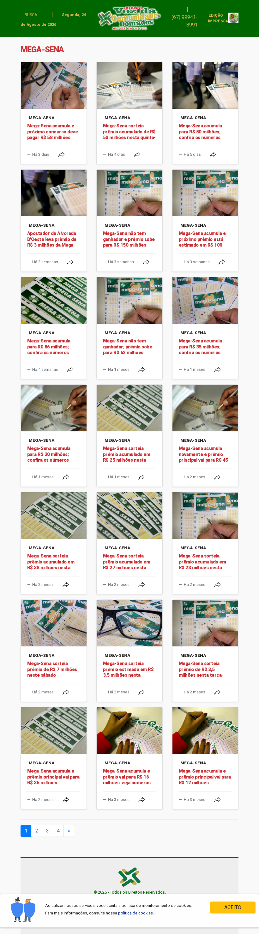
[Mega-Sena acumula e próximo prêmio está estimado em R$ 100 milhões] (205, 193)
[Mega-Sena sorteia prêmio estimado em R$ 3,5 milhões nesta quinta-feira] (129, 623)
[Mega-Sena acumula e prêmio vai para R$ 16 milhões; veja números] (129, 730)
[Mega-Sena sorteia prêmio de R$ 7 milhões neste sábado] (54, 623)
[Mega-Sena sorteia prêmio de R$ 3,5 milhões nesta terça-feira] (205, 623)
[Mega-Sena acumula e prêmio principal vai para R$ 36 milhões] (54, 730)
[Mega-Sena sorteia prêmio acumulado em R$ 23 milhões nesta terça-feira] (205, 515)
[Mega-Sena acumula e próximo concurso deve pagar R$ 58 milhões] (54, 85)
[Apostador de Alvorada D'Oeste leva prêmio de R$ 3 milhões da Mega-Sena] (54, 193)
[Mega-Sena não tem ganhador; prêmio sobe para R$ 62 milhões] (129, 300)
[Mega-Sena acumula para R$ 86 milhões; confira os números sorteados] (54, 300)
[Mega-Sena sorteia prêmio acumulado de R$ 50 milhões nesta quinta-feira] (129, 85)
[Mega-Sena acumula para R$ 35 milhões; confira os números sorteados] (205, 300)
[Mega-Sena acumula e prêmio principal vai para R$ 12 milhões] (205, 730)
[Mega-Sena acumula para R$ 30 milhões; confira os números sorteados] (54, 408)
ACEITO (232, 907)
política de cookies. (136, 913)
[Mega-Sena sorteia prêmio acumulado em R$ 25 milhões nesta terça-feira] (129, 408)
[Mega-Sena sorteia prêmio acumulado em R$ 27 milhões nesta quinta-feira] (129, 515)
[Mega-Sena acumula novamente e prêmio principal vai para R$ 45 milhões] (205, 408)
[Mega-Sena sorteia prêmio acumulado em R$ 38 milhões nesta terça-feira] (54, 515)
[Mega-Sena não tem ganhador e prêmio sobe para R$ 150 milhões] (129, 193)
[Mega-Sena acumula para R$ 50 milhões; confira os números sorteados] (205, 85)
